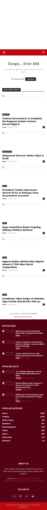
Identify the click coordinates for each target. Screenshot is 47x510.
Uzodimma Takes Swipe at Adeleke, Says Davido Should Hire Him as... (23, 300)
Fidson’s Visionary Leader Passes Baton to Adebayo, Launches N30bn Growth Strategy (30, 344)
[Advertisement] (23, 24)
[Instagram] (20, 496)
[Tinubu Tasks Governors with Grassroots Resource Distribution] (8, 356)
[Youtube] (32, 496)
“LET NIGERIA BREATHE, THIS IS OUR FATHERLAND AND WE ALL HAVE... (28, 374)
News (4, 186)
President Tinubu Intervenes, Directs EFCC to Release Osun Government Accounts (20, 192)
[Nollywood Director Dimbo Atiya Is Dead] (23, 142)
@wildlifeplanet (23, 317)
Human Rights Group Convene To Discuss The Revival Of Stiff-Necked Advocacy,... (29, 385)
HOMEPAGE (30, 79)
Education (6, 114)
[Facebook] (14, 496)
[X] (26, 496)
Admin (4, 127)
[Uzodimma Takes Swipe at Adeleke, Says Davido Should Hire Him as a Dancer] (23, 285)
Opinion (18, 378)
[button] (4, 52)
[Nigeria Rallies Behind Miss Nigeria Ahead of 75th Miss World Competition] (23, 248)
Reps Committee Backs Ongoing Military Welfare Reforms (21, 228)
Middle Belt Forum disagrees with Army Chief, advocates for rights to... (29, 397)
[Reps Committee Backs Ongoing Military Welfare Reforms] (23, 213)
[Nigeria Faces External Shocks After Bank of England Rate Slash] (8, 334)
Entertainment (7, 151)
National (18, 389)
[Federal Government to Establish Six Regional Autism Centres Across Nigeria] (23, 105)
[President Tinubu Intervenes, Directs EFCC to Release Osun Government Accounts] (23, 176)
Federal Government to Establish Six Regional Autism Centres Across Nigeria (22, 121)
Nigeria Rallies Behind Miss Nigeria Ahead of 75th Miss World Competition (23, 264)
